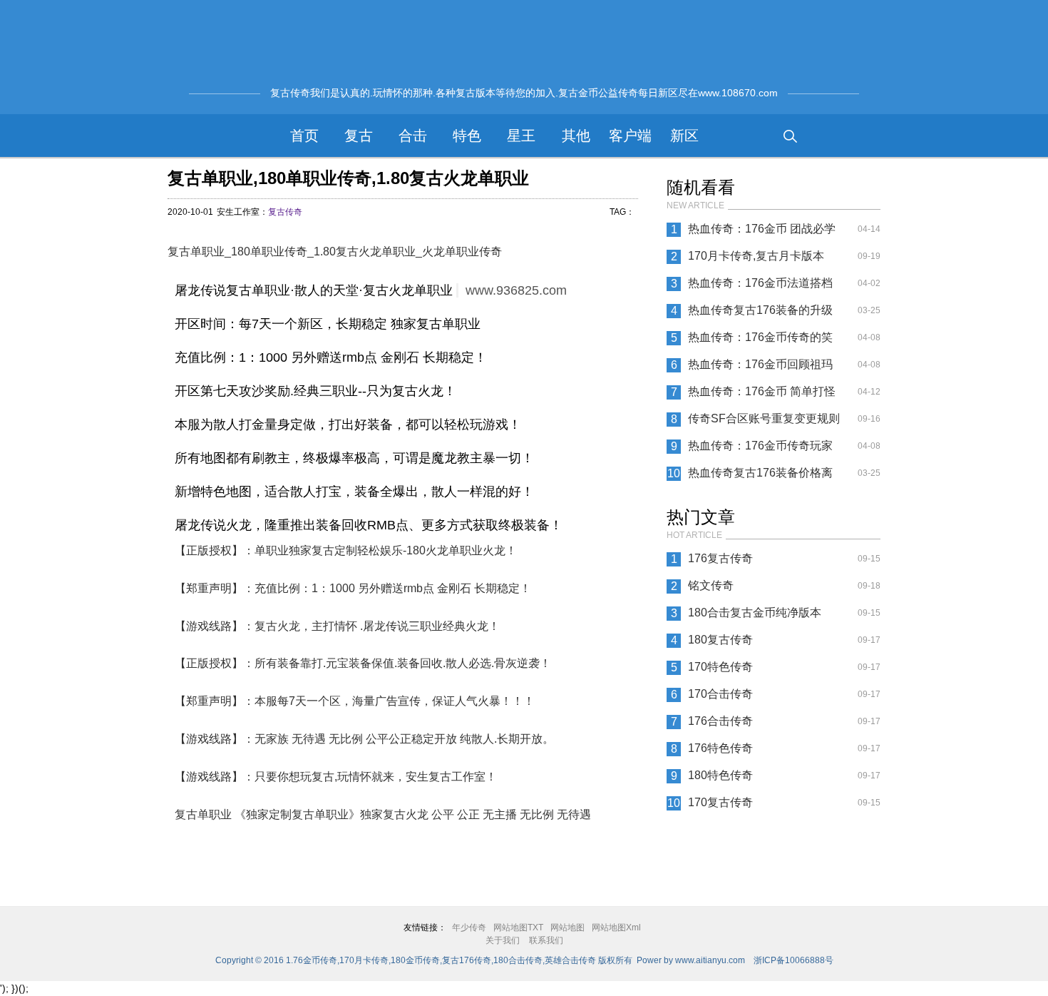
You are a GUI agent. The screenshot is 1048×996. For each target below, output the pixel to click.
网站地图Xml (616, 928)
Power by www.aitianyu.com (691, 960)
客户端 (630, 135)
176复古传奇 (720, 558)
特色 (467, 135)
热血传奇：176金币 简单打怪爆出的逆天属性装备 (762, 395)
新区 (684, 135)
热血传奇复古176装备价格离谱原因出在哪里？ (760, 477)
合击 (413, 135)
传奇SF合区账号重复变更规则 (764, 418)
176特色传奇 (720, 748)
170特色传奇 (720, 667)
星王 (521, 135)
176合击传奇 (720, 721)
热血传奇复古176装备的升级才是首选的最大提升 (760, 314)
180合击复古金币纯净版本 (754, 612)
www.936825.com (516, 290)
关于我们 (503, 940)
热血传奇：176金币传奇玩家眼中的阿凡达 (760, 449)
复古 (358, 135)
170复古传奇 (720, 802)
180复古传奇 (720, 640)
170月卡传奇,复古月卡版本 (756, 256)
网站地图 (567, 928)
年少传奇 (469, 928)
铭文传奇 (711, 585)
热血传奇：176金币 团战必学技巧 (762, 233)
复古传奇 (285, 212)
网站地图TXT (518, 928)
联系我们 (546, 940)
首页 (304, 135)
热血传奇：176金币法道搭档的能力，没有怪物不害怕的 (760, 287)
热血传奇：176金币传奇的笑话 (760, 341)
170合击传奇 (720, 694)
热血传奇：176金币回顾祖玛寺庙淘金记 (760, 368)
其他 (576, 135)
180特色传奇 (720, 775)
